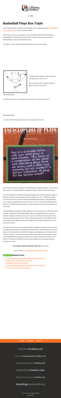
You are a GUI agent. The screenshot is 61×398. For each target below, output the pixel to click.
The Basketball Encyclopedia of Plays (35, 250)
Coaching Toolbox (35, 393)
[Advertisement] (30, 312)
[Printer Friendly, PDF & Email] (7, 255)
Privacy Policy (30, 395)
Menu (31, 16)
